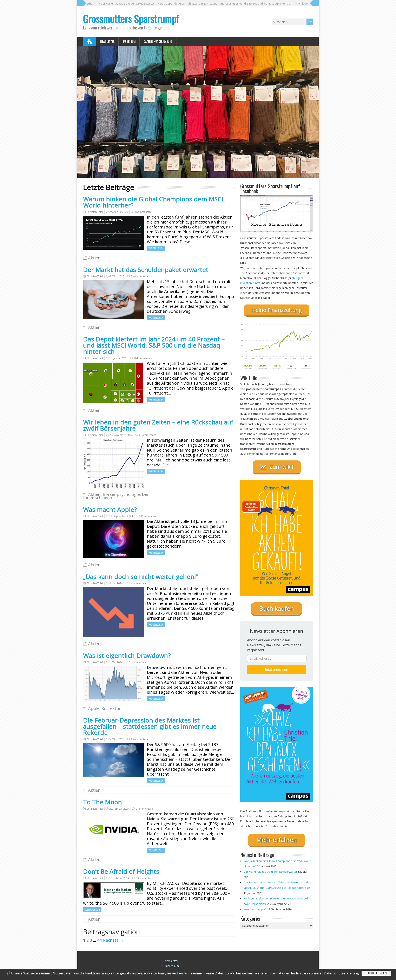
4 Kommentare (147, 435)
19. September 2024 (121, 516)
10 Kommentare (143, 358)
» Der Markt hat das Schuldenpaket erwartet (103, 3)
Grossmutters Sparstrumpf (131, 18)
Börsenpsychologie (121, 494)
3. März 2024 (116, 739)
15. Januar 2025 (118, 358)
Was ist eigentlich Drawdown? (127, 655)
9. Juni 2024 (116, 583)
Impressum (129, 41)
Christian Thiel (94, 212)
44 (99, 940)
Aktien (94, 258)
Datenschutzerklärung (158, 41)
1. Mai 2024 (116, 662)
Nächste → (113, 940)
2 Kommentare (139, 739)
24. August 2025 (118, 212)
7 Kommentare (139, 276)
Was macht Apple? (110, 509)
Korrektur (111, 708)
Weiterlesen (156, 248)
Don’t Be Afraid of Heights (121, 871)
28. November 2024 (120, 435)
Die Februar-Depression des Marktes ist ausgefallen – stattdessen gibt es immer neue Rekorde (150, 726)
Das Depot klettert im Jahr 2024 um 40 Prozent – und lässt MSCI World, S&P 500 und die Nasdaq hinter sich (154, 345)
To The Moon (102, 802)
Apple (93, 708)
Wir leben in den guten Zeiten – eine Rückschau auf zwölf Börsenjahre (158, 425)
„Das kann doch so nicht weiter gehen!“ (140, 576)
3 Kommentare (143, 212)
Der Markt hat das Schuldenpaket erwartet (145, 269)
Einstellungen (376, 973)
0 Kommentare (137, 662)
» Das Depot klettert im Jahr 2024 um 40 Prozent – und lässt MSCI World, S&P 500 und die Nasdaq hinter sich (201, 3)
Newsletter (107, 41)
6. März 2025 (116, 276)
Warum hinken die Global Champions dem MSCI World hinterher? (153, 202)
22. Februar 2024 (119, 808)
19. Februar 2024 (119, 878)
